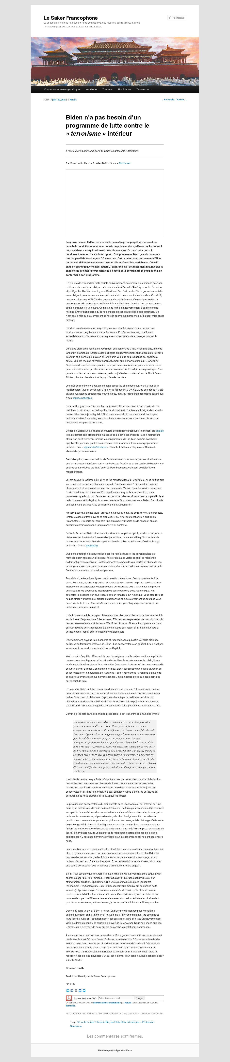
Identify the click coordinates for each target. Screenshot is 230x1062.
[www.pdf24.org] (69, 997)
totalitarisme (115, 1002)
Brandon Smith (100, 1002)
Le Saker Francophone (71, 17)
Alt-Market (124, 163)
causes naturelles (82, 397)
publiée (160, 430)
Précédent (168, 99)
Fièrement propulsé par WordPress (115, 1050)
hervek (73, 99)
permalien (70, 1005)
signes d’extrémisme (95, 447)
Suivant (181, 99)
